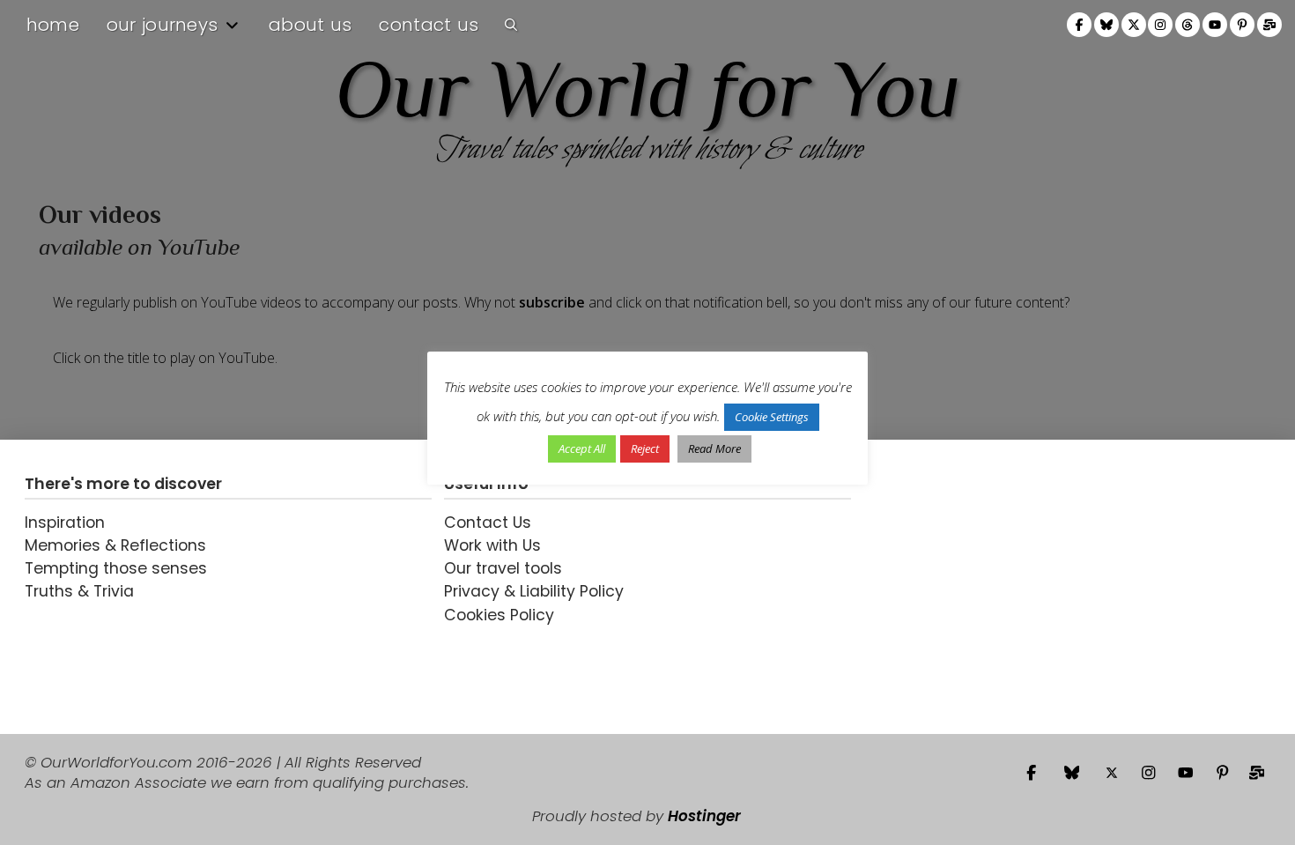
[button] (510, 24)
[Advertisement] (973, 587)
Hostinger (704, 815)
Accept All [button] (582, 448)
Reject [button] (645, 448)
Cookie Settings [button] (772, 417)
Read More (714, 448)
